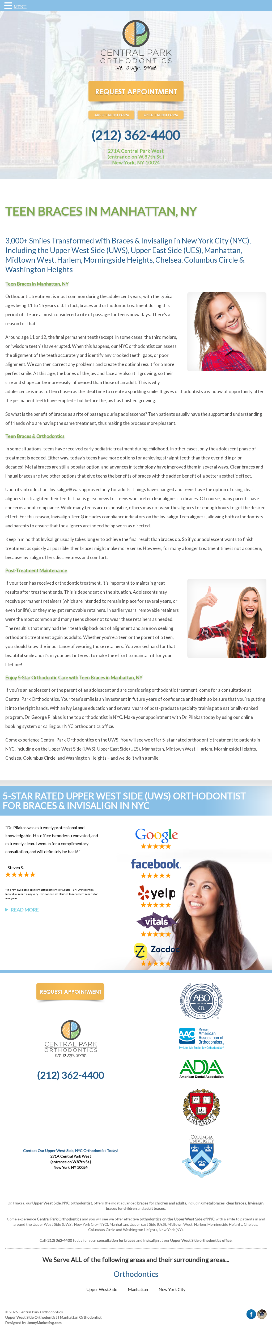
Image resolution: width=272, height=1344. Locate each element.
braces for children (121, 1208)
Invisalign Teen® (67, 516)
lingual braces (18, 476)
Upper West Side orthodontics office (201, 1240)
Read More (25, 910)
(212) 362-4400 (136, 134)
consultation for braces (116, 1240)
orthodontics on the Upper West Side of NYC (177, 1219)
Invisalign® (60, 489)
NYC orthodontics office (88, 726)
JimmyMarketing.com (44, 1322)
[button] (9, 5)
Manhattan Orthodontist (81, 1317)
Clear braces (242, 467)
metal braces (214, 1203)
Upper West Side (101, 1289)
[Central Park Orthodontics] (135, 70)
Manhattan (138, 1289)
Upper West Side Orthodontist (31, 1317)
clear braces (236, 1203)
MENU (20, 7)
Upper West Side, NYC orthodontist (62, 1203)
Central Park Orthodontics (32, 699)
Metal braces (38, 467)
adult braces (154, 1208)
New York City (172, 1289)
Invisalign (256, 1203)
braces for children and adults (161, 1203)
